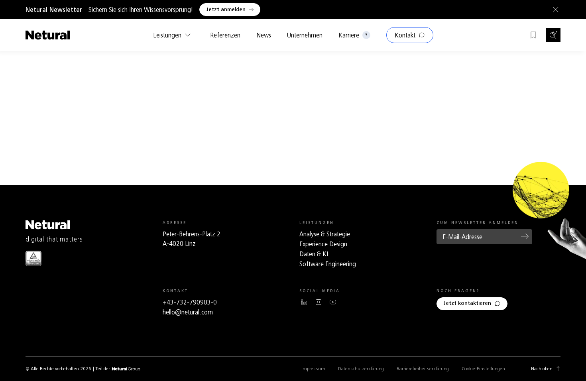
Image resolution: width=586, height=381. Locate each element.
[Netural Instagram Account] (318, 302)
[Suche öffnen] (553, 35)
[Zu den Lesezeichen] (533, 35)
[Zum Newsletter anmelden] (525, 236)
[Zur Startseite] (48, 35)
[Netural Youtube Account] (333, 302)
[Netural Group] (126, 369)
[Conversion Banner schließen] (554, 10)
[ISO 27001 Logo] (33, 258)
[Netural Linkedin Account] (304, 302)
